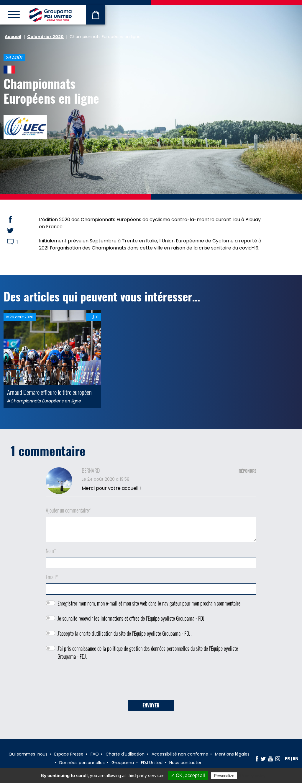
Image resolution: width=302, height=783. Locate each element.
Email (52, 577)
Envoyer (151, 705)
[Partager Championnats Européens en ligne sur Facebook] (16, 219)
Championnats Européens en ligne (51, 90)
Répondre (247, 471)
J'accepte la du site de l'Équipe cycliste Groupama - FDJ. (124, 633)
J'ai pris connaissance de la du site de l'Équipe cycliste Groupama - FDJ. (148, 652)
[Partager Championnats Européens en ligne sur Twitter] (16, 230)
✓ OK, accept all (188, 775)
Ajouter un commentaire (68, 510)
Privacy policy (252, 775)
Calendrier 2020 (45, 37)
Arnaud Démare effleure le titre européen (49, 392)
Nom (51, 550)
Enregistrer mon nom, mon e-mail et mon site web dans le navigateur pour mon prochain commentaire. (149, 603)
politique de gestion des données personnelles (148, 648)
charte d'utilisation (95, 633)
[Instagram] (277, 758)
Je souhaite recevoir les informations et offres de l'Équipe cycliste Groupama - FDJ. (131, 618)
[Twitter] (263, 758)
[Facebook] (257, 758)
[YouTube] (270, 758)
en (295, 758)
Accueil (13, 37)
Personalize (224, 776)
